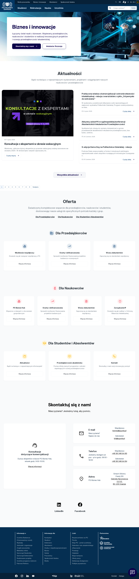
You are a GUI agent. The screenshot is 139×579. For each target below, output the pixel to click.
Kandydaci (48, 538)
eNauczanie (76, 548)
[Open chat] (132, 572)
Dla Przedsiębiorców (45, 217)
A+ (131, 2)
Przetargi (75, 550)
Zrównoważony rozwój (24, 540)
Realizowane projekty (24, 558)
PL (116, 2)
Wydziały (20, 543)
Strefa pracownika (23, 2)
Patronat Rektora (22, 563)
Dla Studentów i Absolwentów (89, 217)
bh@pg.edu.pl (119, 438)
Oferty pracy (76, 558)
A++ (134, 2)
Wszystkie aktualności (68, 175)
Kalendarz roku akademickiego (82, 545)
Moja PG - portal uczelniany (81, 543)
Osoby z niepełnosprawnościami (55, 548)
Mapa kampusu (77, 556)
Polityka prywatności (79, 563)
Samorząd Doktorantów (25, 556)
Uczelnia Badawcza (23, 538)
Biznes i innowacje (39, 2)
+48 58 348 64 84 (119, 461)
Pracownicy (48, 556)
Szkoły (46, 553)
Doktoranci (48, 543)
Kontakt (114, 576)
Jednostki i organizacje (24, 545)
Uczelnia (59, 8)
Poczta (74, 540)
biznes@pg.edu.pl (119, 431)
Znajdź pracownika (23, 548)
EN (120, 2)
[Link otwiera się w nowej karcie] (16, 576)
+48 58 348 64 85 (119, 453)
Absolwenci (53, 2)
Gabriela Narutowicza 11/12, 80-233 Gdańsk (119, 481)
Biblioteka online (22, 550)
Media (46, 561)
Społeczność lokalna (68, 2)
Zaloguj (121, 576)
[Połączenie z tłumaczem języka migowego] (124, 2)
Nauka (48, 8)
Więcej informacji (25, 264)
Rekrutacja (35, 8)
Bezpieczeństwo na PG (80, 538)
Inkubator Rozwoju (54, 46)
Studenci (22, 8)
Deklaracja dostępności (80, 561)
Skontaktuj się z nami (25, 46)
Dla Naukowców (65, 217)
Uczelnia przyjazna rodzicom (26, 561)
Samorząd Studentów (24, 553)
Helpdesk (75, 553)
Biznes (46, 550)
